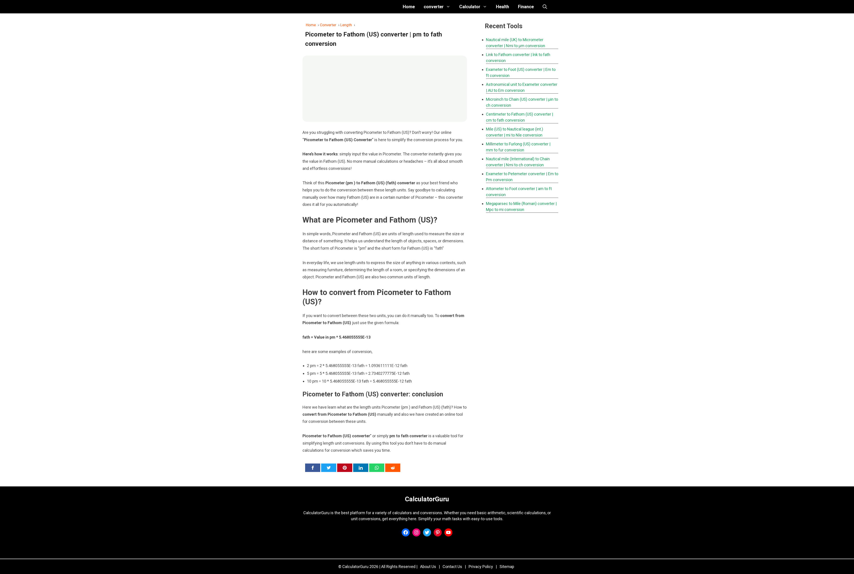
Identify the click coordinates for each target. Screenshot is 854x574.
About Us (428, 566)
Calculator (469, 6)
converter (434, 6)
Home (409, 6)
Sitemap (507, 566)
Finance (526, 6)
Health (502, 6)
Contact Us (452, 566)
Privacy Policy (481, 566)
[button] (545, 6)
